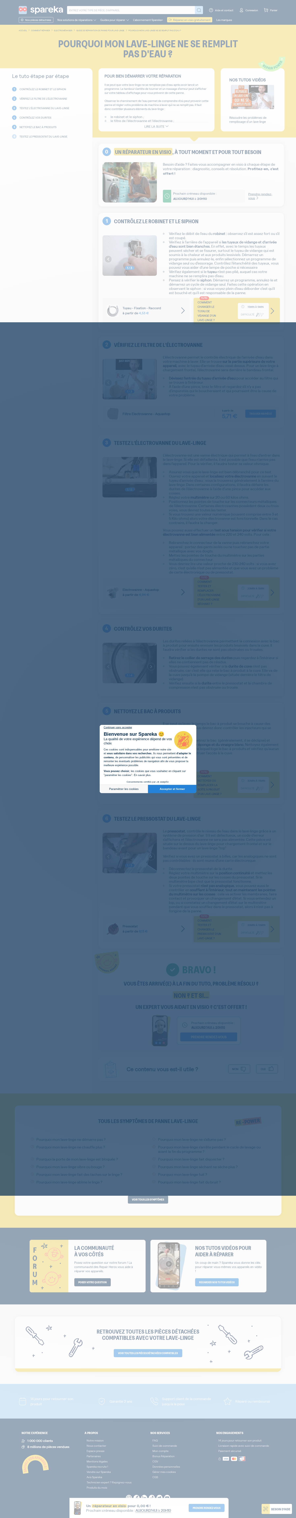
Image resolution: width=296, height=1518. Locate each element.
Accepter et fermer (172, 789)
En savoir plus (142, 775)
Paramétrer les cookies (124, 789)
